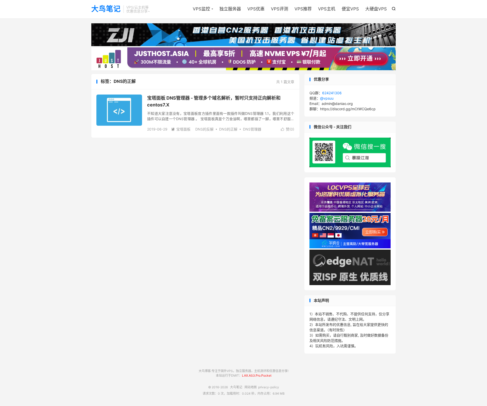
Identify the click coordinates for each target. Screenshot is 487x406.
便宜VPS (350, 8)
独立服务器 (230, 8)
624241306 (332, 93)
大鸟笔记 (106, 9)
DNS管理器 (252, 129)
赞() (287, 129)
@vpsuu (327, 98)
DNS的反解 (204, 129)
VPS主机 (326, 8)
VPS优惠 (256, 8)
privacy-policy (268, 387)
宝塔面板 (180, 129)
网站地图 (251, 387)
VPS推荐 (303, 8)
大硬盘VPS (376, 8)
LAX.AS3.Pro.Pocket (256, 375)
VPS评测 (279, 8)
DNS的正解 (228, 129)
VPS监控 (201, 8)
